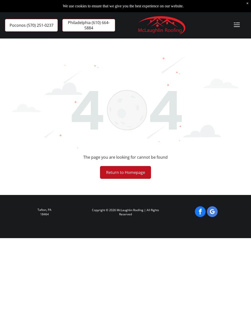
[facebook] (200, 212)
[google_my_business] (212, 212)
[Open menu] (237, 25)
